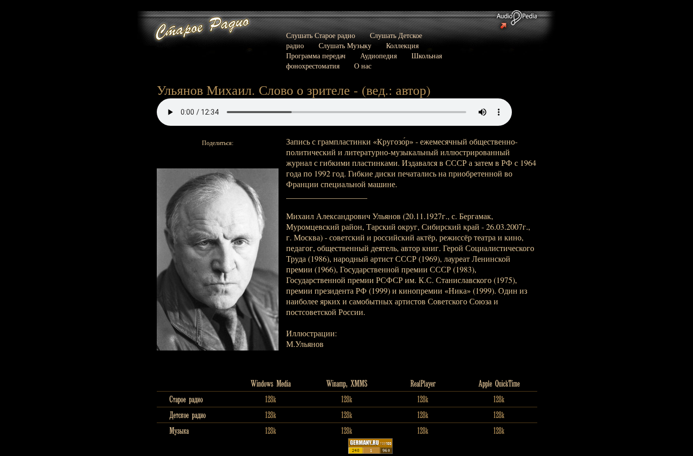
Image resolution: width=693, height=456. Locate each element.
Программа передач (315, 55)
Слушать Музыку (345, 45)
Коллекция (402, 45)
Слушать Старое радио (320, 35)
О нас (362, 66)
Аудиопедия (378, 55)
